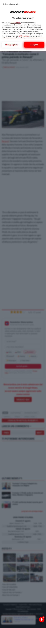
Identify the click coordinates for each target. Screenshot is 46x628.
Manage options (11, 45)
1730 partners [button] (15, 23)
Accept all (34, 45)
